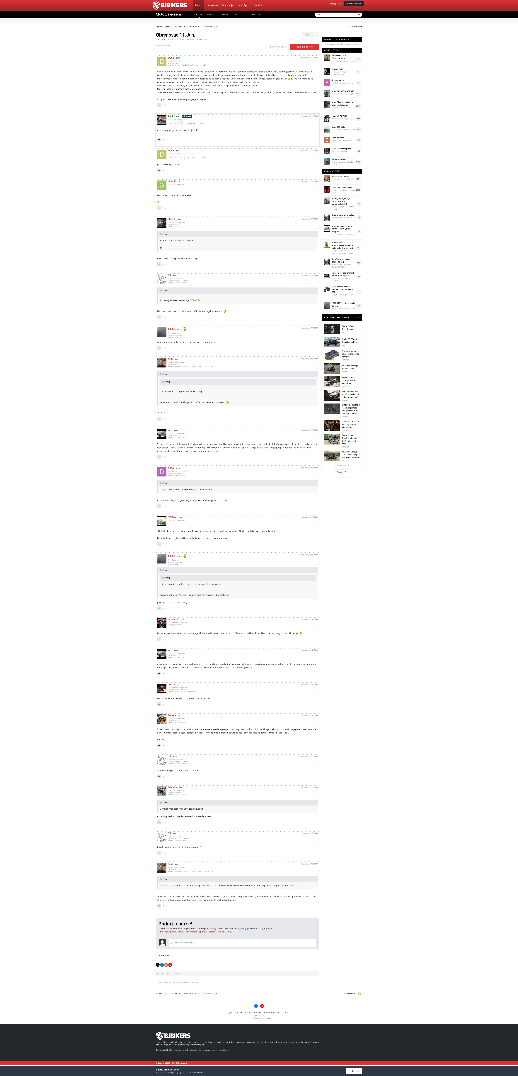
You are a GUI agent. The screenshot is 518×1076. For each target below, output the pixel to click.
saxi (170, 430)
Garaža (258, 5)
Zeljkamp (335, 179)
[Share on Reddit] (166, 965)
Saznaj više (342, 472)
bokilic (171, 328)
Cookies (285, 1012)
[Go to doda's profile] (161, 471)
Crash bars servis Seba (342, 187)
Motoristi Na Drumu (197, 39)
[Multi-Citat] (159, 105)
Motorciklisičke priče (341, 149)
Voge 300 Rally (338, 127)
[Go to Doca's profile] (161, 61)
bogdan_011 (336, 140)
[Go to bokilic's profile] (161, 332)
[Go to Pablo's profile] (161, 120)
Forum (198, 5)
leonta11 (173, 619)
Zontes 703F (337, 69)
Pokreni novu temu (277, 46)
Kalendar (224, 14)
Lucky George (337, 295)
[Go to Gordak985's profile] (327, 93)
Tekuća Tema (348, 14)
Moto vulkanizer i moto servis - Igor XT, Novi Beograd (342, 229)
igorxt (334, 234)
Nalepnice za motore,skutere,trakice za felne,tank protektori (342, 245)
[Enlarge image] (289, 78)
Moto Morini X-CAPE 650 (343, 91)
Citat (165, 105)
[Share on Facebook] (162, 965)
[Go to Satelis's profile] (327, 161)
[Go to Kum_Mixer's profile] (327, 104)
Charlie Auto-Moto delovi (343, 215)
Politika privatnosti (253, 1012)
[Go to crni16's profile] (161, 688)
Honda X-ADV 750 (339, 116)
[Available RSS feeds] (359, 994)
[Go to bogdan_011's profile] (327, 140)
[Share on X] (158, 965)
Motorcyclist (336, 72)
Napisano (309, 57)
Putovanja (227, 5)
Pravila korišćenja (198, 1072)
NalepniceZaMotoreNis (340, 251)
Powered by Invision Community (259, 1018)
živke (333, 129)
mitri (333, 119)
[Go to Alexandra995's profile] (327, 217)
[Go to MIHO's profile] (327, 151)
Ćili (169, 275)
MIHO (334, 151)
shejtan (172, 219)
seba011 (335, 190)
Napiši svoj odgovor (304, 46)
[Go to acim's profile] (161, 362)
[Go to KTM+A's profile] (161, 521)
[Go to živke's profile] (327, 129)
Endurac (172, 715)
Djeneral (173, 787)
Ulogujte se (335, 4)
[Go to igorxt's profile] (327, 228)
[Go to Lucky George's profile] (327, 289)
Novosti (210, 14)
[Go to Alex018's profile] (327, 82)
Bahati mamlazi (339, 159)
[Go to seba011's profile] (327, 189)
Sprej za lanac (338, 138)
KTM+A (172, 517)
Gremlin (172, 181)
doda (171, 467)
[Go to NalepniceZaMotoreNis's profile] (327, 244)
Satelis (334, 162)
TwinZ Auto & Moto (340, 177)
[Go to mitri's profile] (327, 118)
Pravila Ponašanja (253, 14)
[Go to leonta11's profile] (161, 623)
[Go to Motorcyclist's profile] (327, 71)
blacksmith (336, 278)
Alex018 (335, 83)
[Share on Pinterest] (170, 965)
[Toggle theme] (358, 318)
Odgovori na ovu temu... (184, 942)
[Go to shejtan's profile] (161, 223)
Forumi (199, 14)
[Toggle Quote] (161, 234)
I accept (355, 1071)
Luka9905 (335, 206)
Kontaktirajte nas (271, 1012)
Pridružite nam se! (354, 3)
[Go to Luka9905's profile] (327, 201)
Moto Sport (244, 5)
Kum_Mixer (336, 107)
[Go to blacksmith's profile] (327, 275)
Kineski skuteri (338, 80)
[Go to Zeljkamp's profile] (327, 179)
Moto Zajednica (168, 14)
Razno (237, 14)
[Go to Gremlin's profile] (161, 185)
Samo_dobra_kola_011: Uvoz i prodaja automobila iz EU (342, 201)
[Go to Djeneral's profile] (161, 791)
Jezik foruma (235, 1012)
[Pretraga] (359, 15)
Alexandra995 (337, 218)
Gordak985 (336, 94)
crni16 (171, 684)
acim (170, 358)
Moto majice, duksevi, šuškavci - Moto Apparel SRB (342, 289)
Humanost (212, 5)
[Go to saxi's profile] (161, 434)
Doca (168, 39)
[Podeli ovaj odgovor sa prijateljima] (318, 64)
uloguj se (246, 928)
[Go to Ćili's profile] (161, 279)
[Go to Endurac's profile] (161, 719)
